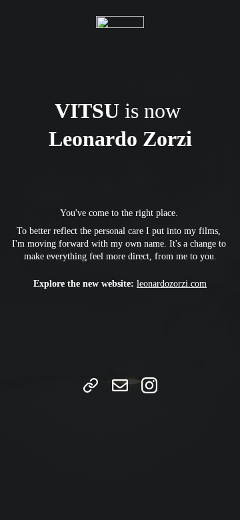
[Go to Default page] (91, 385)
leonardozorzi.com (172, 284)
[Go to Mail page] (120, 385)
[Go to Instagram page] (149, 385)
